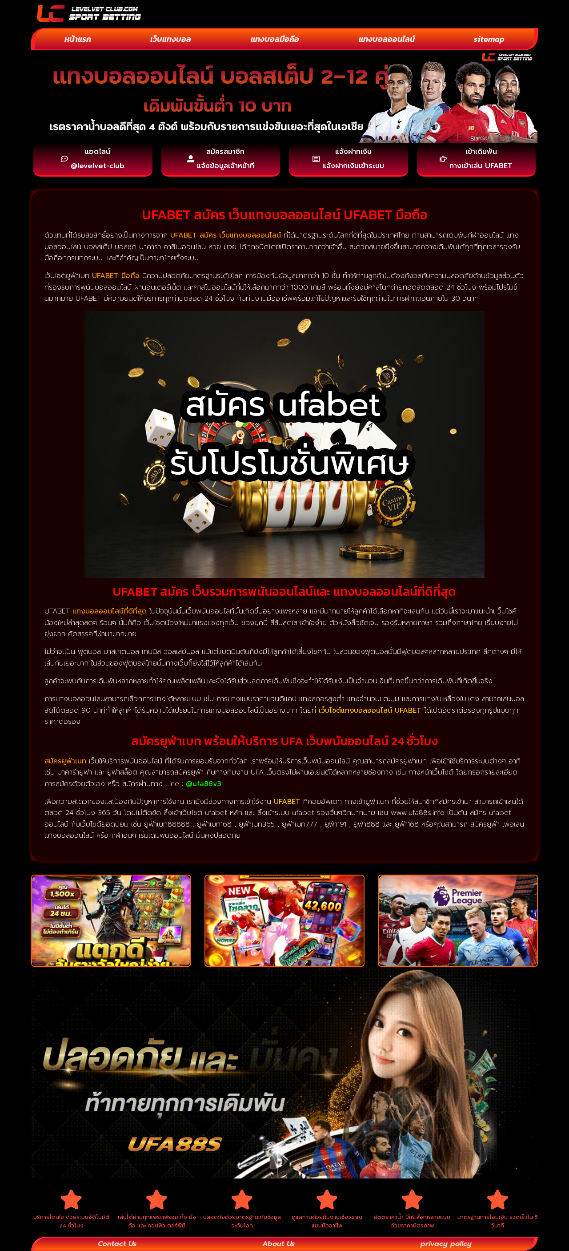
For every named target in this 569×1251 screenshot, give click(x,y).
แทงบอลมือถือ (275, 39)
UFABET (287, 801)
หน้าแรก (77, 39)
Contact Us (117, 1244)
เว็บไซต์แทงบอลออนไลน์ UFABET (370, 710)
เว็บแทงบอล (170, 39)
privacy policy (446, 1244)
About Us (278, 1244)
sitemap (489, 39)
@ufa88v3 (203, 784)
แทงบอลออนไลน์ (387, 39)
